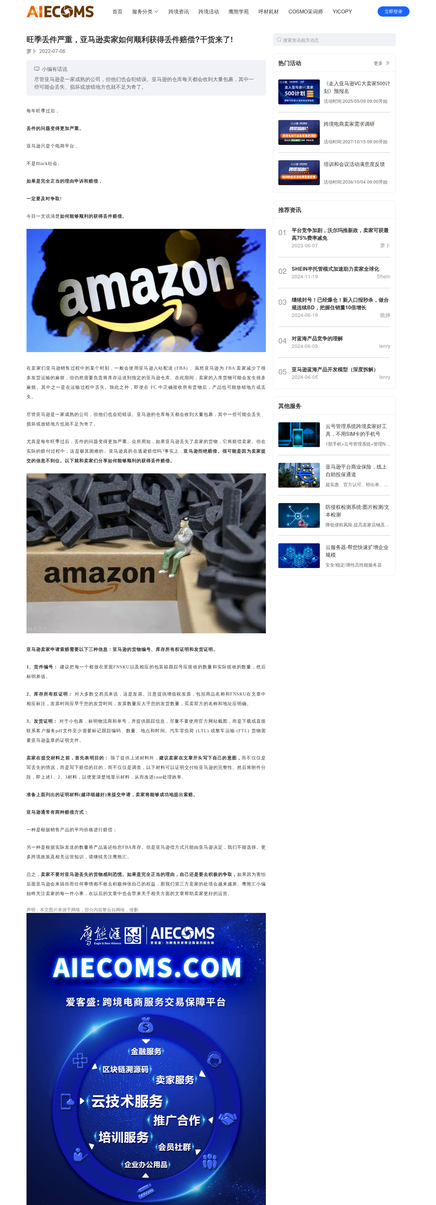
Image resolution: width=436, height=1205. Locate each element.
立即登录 (393, 11)
